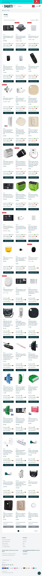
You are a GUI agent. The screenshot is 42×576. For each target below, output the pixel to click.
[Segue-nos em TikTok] (10, 564)
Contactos (25, 539)
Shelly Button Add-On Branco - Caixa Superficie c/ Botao (8, 290)
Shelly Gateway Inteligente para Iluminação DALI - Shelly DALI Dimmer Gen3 (33, 196)
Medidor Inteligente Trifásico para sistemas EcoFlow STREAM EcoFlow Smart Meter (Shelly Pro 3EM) (21, 483)
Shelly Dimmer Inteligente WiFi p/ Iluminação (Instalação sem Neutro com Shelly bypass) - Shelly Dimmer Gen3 (21, 196)
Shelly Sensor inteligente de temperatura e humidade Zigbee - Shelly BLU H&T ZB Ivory (33, 131)
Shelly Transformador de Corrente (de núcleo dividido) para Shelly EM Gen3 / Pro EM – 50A (21, 228)
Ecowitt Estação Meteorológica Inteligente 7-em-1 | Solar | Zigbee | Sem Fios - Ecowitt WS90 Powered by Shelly (21, 324)
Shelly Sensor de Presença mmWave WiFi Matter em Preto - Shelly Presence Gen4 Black (8, 68)
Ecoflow (17, 480)
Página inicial (4, 10)
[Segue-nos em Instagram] (4, 564)
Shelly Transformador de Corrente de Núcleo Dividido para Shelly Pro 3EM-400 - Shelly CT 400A (8, 452)
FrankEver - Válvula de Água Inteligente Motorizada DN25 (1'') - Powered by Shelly (33, 451)
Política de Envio (5, 543)
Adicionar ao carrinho (8, 49)
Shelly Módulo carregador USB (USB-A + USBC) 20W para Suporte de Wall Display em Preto (21, 259)
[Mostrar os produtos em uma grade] (36, 20)
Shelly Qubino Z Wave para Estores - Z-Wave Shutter (33, 482)
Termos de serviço (5, 544)
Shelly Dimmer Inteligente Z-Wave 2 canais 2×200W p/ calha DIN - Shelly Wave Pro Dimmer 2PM (21, 389)
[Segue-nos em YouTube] (8, 564)
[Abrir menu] (2, 6)
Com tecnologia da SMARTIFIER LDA (7, 572)
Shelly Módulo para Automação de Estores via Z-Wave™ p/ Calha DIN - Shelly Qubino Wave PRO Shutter (33, 356)
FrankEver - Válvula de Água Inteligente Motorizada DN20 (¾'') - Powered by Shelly (8, 483)
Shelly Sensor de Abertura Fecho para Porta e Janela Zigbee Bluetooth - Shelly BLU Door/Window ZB (33, 291)
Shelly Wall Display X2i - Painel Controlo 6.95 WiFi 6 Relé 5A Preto (8, 37)
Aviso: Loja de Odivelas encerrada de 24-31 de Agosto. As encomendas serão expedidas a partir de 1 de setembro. (17, 2)
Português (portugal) (6, 560)
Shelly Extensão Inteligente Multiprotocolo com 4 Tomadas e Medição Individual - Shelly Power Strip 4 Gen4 (21, 452)
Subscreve (37, 2)
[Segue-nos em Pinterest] (6, 564)
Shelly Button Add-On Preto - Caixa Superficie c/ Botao (33, 258)
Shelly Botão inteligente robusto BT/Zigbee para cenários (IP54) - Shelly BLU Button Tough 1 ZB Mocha (33, 100)
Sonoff (17, 224)
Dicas (24, 544)
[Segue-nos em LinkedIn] (12, 564)
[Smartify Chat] (39, 573)
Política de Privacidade (6, 539)
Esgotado (8, 526)
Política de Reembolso (6, 541)
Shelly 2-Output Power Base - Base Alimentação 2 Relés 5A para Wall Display (21, 37)
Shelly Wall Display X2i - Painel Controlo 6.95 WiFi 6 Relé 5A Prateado (21, 291)
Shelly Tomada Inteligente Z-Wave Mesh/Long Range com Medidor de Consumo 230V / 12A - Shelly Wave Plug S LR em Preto (21, 164)
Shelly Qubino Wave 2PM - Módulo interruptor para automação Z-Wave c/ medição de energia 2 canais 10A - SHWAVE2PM (8, 324)
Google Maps (25, 553)
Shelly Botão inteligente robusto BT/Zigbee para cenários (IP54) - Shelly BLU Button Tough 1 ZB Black (33, 323)
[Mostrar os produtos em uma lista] (37, 20)
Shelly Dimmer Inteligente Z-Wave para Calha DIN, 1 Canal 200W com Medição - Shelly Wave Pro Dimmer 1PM (8, 420)
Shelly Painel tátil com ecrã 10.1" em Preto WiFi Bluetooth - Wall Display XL (8, 227)
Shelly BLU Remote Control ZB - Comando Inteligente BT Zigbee (33, 68)
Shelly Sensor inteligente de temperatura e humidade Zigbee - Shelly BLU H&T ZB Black (8, 515)
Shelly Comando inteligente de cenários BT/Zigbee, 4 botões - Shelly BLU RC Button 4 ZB (8, 131)
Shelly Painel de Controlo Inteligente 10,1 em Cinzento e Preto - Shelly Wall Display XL (8, 196)
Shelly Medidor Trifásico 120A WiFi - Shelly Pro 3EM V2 (8, 99)
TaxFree (24, 546)
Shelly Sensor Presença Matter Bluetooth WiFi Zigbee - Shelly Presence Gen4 (21, 68)
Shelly (8, 10)
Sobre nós (24, 541)
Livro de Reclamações (6, 546)
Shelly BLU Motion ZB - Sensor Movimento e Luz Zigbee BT (33, 37)
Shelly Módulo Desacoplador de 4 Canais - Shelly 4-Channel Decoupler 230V (21, 355)
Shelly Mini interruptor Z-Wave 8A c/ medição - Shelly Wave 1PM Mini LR (33, 420)
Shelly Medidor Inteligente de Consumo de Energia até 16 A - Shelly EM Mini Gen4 (8, 163)
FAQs (24, 543)
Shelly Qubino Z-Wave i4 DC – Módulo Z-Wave (8, 258)
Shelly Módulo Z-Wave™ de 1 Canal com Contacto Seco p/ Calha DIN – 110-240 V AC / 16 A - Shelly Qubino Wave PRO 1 (8, 389)
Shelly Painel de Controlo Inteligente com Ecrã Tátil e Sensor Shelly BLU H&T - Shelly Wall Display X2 (20, 420)
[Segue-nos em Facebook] (2, 564)
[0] (39, 6)
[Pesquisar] (33, 6)
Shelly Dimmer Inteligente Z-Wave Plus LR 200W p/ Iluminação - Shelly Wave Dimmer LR (33, 389)
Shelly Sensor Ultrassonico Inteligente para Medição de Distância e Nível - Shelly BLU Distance (33, 515)
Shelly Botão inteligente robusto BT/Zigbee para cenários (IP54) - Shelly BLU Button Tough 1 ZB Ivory (20, 131)
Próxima (35, 530)
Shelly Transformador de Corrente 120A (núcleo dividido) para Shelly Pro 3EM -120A (21, 100)
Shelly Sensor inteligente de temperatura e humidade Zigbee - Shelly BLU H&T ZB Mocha (20, 515)
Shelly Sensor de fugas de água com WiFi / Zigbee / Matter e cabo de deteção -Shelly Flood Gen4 (32, 228)
